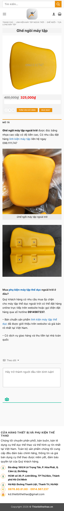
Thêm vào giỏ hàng (27, 110)
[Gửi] (58, 4)
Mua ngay (45, 110)
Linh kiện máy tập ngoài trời (30, 22)
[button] (4, 14)
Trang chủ (7, 22)
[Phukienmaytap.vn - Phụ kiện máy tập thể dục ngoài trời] (32, 14)
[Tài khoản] (53, 14)
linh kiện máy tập (20, 139)
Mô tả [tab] (6, 122)
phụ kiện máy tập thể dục (25, 289)
